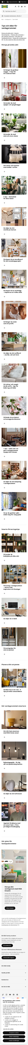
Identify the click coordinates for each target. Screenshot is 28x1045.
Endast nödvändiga (14, 1036)
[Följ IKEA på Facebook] (13, 994)
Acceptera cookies (14, 1032)
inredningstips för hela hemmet (9, 925)
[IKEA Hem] (5, 6)
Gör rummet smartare (8, 36)
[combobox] (14, 11)
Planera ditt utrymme (17, 35)
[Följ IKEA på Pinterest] (17, 994)
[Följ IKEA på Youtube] (10, 994)
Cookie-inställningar (14, 1040)
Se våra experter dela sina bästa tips (14, 39)
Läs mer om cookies (8, 1029)
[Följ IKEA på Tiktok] (3, 994)
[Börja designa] (14, 866)
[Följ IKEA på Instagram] (6, 994)
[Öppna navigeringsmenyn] (24, 6)
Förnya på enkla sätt (7, 33)
